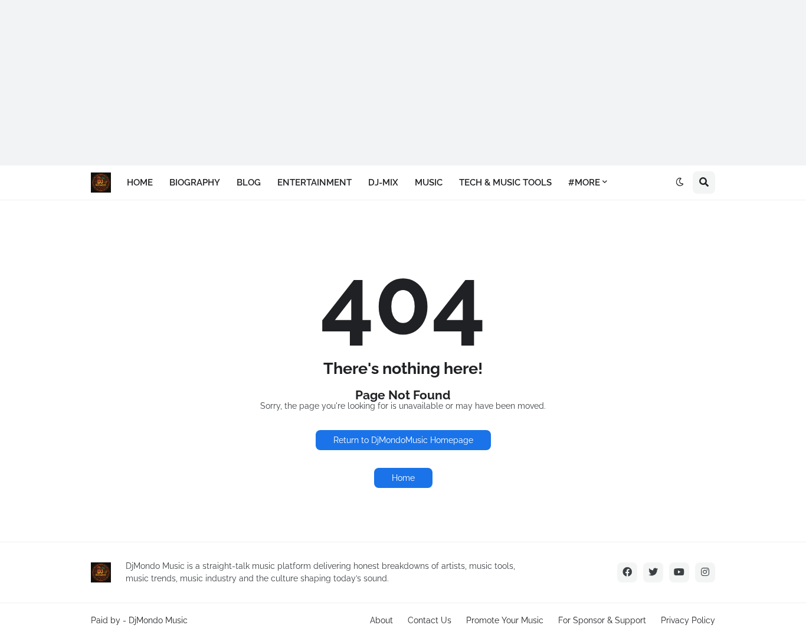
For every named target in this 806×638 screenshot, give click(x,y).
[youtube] (679, 572)
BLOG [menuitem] (249, 182)
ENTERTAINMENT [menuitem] (314, 182)
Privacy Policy (688, 620)
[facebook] (627, 572)
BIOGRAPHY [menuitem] (194, 182)
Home (403, 478)
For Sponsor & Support (602, 620)
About (381, 620)
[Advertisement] (354, 82)
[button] (680, 182)
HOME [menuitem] (140, 182)
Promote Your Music (504, 620)
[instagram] (705, 572)
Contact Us (429, 620)
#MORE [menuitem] (584, 182)
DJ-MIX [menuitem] (383, 182)
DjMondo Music (158, 620)
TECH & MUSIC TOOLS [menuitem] (505, 182)
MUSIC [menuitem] (429, 182)
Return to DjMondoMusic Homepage (403, 440)
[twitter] (653, 572)
